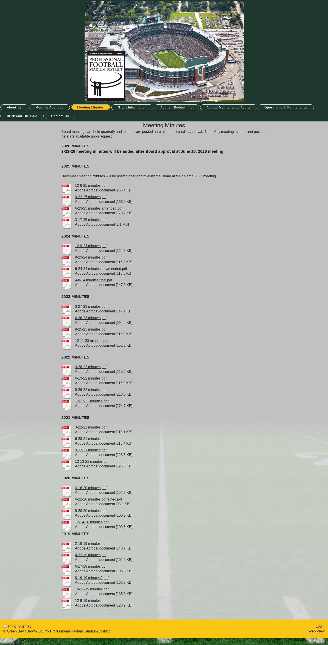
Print (12, 626)
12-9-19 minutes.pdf (90, 601)
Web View (316, 631)
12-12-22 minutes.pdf (91, 401)
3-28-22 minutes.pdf (90, 367)
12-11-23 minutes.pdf (91, 341)
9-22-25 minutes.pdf (90, 197)
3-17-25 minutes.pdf (90, 220)
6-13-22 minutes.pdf (90, 378)
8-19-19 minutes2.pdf (91, 578)
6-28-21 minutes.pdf (90, 439)
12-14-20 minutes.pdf (91, 522)
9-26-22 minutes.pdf (90, 390)
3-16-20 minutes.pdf (90, 488)
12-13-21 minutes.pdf (91, 461)
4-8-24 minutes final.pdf (93, 280)
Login (320, 626)
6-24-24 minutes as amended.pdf (101, 269)
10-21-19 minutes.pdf (91, 589)
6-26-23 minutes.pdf (90, 318)
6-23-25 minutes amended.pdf (98, 208)
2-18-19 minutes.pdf (90, 543)
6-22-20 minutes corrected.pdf (98, 499)
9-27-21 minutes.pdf (90, 450)
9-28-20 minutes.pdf (90, 511)
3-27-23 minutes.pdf (90, 306)
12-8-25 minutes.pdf (90, 185)
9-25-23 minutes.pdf (90, 329)
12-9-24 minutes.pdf (90, 246)
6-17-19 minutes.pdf (90, 566)
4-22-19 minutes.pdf (90, 555)
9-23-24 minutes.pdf (90, 257)
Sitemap (24, 626)
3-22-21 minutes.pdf (90, 427)
